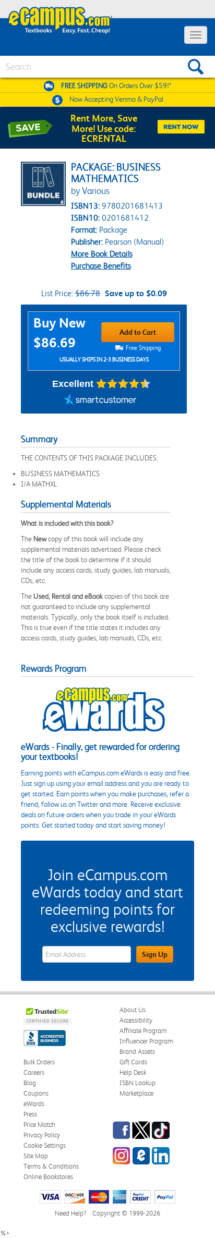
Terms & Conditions (51, 1166)
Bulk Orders (39, 1062)
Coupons (36, 1093)
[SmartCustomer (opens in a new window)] (100, 400)
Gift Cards (133, 1062)
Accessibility (136, 1020)
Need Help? (70, 1213)
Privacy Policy (41, 1135)
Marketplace (136, 1093)
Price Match (39, 1124)
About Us (133, 1010)
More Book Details (102, 254)
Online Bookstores (48, 1177)
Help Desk (133, 1072)
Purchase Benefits (101, 266)
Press (30, 1114)
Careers (33, 1072)
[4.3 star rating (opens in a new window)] (123, 384)
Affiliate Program (143, 1031)
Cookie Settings (44, 1145)
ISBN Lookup (138, 1083)
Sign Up (155, 954)
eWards (33, 1104)
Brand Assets (137, 1051)
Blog (29, 1083)
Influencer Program (146, 1041)
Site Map (35, 1156)
